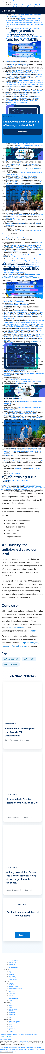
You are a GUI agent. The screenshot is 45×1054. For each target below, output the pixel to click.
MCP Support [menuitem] (38, 7)
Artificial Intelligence (14, 978)
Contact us (12, 1000)
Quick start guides (13, 998)
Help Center (12, 991)
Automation (12, 976)
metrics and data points (32, 358)
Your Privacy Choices (5, 1039)
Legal (1, 1034)
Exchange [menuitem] (24, 7)
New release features (14, 1021)
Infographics (12, 1014)
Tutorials (11, 995)
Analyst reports (13, 1009)
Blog (10, 1017)
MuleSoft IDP (12, 964)
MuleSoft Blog (8, 10)
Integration (11, 974)
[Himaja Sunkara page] (15, 48)
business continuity (16, 159)
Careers (11, 1031)
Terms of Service (7, 1034)
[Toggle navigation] (17, 11)
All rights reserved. (23, 1041)
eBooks (11, 1010)
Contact (22, 1034)
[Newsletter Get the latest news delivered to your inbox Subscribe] (22, 941)
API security (29, 659)
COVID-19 (16, 71)
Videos (10, 1007)
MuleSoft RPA (12, 962)
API (10, 971)
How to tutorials (22, 25)
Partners (11, 1026)
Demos (11, 1005)
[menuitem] (28, 5)
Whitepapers (12, 1012)
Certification (12, 985)
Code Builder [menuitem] (17, 7)
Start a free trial (13, 966)
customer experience (33, 168)
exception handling (16, 628)
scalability (31, 631)
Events (10, 1024)
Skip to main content (8, 1)
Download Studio (13, 967)
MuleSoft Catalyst (13, 986)
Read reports (22, 132)
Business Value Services (15, 988)
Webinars (11, 1003)
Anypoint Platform (13, 960)
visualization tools (18, 325)
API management (13, 972)
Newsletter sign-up (14, 1029)
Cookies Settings (5, 1036)
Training (11, 983)
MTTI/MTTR (15, 220)
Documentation (13, 997)
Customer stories (13, 1023)
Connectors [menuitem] (30, 7)
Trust (18, 1034)
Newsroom (12, 1028)
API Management (11, 659)
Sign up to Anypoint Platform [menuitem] (21, 15)
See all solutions (13, 979)
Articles (11, 1016)
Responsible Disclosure (31, 1034)
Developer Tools (10, 664)
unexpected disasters (33, 487)
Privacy (15, 1034)
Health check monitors (10, 439)
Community (12, 993)
